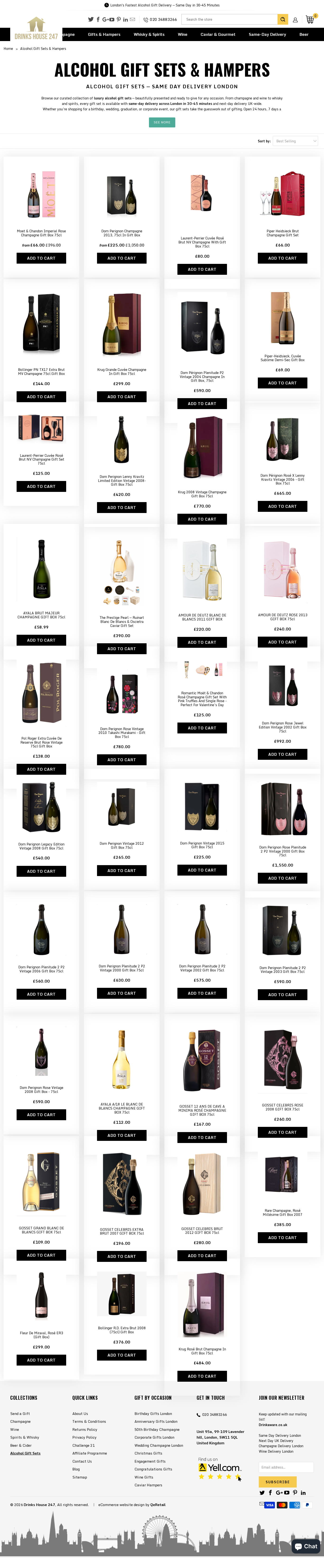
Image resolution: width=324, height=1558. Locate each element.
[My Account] (297, 16)
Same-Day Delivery (267, 34)
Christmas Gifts (148, 1453)
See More (162, 122)
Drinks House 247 (39, 1504)
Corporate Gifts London (154, 1437)
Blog (76, 1469)
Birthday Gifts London (153, 1413)
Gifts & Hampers (104, 34)
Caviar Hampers (148, 1485)
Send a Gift (20, 1413)
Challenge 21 (83, 1445)
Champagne (20, 1421)
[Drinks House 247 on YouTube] (111, 20)
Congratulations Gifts (153, 1469)
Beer (304, 34)
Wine (182, 34)
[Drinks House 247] (36, 28)
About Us (80, 1413)
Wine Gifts (143, 1477)
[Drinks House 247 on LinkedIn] (125, 20)
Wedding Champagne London (158, 1445)
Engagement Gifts (150, 1461)
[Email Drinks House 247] (132, 20)
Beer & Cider (21, 1445)
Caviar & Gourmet (218, 34)
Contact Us (82, 1461)
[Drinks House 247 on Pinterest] (118, 20)
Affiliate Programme (89, 1453)
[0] (310, 19)
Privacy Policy (84, 1437)
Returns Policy (84, 1429)
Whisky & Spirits (149, 34)
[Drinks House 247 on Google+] (104, 20)
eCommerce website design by (123, 1504)
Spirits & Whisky (24, 1437)
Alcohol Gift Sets (25, 1453)
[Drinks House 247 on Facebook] (98, 20)
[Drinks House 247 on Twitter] (91, 19)
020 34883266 (163, 19)
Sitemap (79, 1477)
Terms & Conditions (89, 1421)
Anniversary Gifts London (155, 1421)
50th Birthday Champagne (157, 1429)
